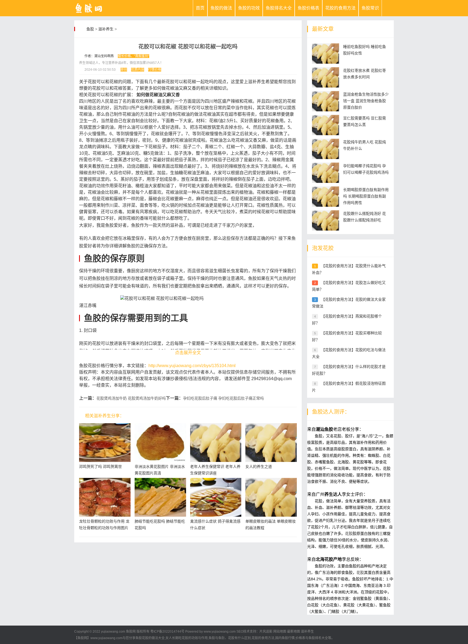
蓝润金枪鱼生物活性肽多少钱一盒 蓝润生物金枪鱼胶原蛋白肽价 (366, 100)
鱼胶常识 (370, 8)
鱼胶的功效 (249, 8)
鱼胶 (90, 29)
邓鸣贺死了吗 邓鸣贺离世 (100, 466)
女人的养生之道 (258, 466)
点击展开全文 (188, 352)
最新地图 (293, 631)
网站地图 (279, 631)
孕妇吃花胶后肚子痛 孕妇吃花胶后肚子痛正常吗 (223, 398)
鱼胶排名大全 (279, 8)
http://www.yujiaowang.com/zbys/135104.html (192, 365)
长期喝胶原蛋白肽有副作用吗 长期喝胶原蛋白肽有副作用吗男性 (366, 196)
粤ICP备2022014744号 (167, 631)
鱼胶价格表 (308, 8)
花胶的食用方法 (340, 8)
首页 (200, 8)
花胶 (349, 533)
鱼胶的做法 (221, 8)
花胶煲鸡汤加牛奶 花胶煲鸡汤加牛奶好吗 (131, 398)
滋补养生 (105, 29)
